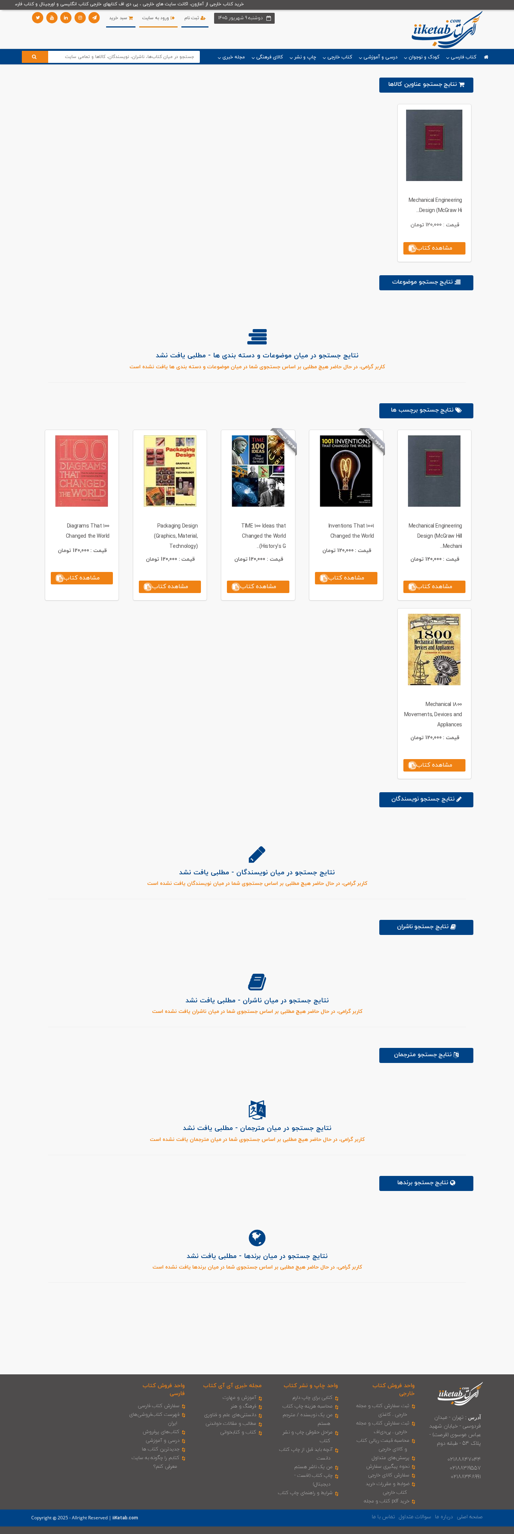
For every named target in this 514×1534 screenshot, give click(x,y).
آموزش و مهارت (239, 1397)
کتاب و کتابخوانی (238, 1432)
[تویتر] (37, 17)
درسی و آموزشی (162, 1440)
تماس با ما (383, 1516)
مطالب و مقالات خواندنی (230, 1423)
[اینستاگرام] (80, 17)
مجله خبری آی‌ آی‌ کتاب (232, 1386)
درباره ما (444, 1516)
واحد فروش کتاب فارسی (164, 1390)
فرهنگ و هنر (243, 1406)
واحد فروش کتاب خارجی (394, 1390)
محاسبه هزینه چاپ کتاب (308, 1406)
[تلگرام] (94, 17)
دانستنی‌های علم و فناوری (230, 1415)
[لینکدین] (65, 17)
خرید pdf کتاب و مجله (386, 1501)
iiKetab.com (125, 1518)
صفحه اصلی (470, 1516)
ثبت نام (192, 18)
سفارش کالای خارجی (388, 1475)
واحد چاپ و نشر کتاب (311, 1386)
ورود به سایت (156, 18)
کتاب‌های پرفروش (161, 1432)
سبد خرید (118, 18)
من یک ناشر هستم (313, 1467)
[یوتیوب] (52, 17)
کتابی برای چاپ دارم (312, 1397)
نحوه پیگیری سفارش (387, 1466)
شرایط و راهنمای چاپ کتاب (305, 1493)
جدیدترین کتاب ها (160, 1449)
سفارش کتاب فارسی (158, 1406)
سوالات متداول (415, 1516)
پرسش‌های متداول (390, 1458)
